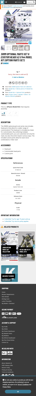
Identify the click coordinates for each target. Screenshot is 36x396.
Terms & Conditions (23, 384)
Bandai (5, 63)
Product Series (13, 94)
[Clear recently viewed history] (9, 273)
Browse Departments (8, 294)
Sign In (19, 2)
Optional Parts (20, 92)
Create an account (17, 6)
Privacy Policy (7, 387)
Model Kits (12, 89)
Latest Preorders (7, 301)
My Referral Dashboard (8, 338)
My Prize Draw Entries (8, 340)
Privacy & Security (7, 370)
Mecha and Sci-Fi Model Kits (24, 89)
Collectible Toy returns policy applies (16, 221)
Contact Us (5, 342)
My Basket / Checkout (8, 303)
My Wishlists (5, 335)
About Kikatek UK (7, 363)
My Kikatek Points (7, 333)
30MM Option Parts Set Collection (22, 87)
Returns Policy (6, 367)
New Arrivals (5, 296)
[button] (34, 246)
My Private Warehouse (8, 331)
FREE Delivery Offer (7, 365)
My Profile (5, 327)
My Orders (5, 329)
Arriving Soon (5, 299)
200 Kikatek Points (8, 7)
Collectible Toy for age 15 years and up (17, 219)
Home (3, 292)
